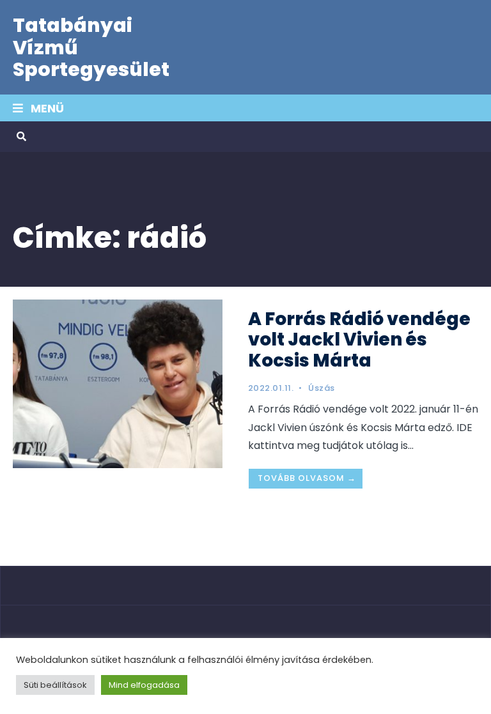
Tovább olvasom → (307, 478)
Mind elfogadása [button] (144, 685)
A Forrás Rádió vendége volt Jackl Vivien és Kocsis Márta (359, 339)
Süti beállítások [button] (55, 685)
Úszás (321, 388)
